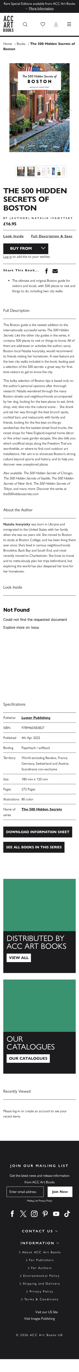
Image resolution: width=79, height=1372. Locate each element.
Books (21, 44)
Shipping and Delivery (41, 1283)
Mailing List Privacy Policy (39, 1200)
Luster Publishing (36, 718)
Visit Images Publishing (39, 1318)
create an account (37, 1111)
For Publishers (41, 1260)
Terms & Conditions (41, 1299)
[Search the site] (25, 24)
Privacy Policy (42, 1291)
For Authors (41, 1268)
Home (7, 44)
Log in (7, 257)
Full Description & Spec (51, 236)
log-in (16, 1111)
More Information (41, 8)
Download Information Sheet (37, 832)
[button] (42, 24)
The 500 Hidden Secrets (42, 809)
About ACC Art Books (41, 1252)
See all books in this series (34, 847)
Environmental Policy (41, 1276)
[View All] (39, 926)
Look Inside (13, 236)
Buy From (21, 248)
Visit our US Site (46, 1312)
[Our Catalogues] (39, 1027)
